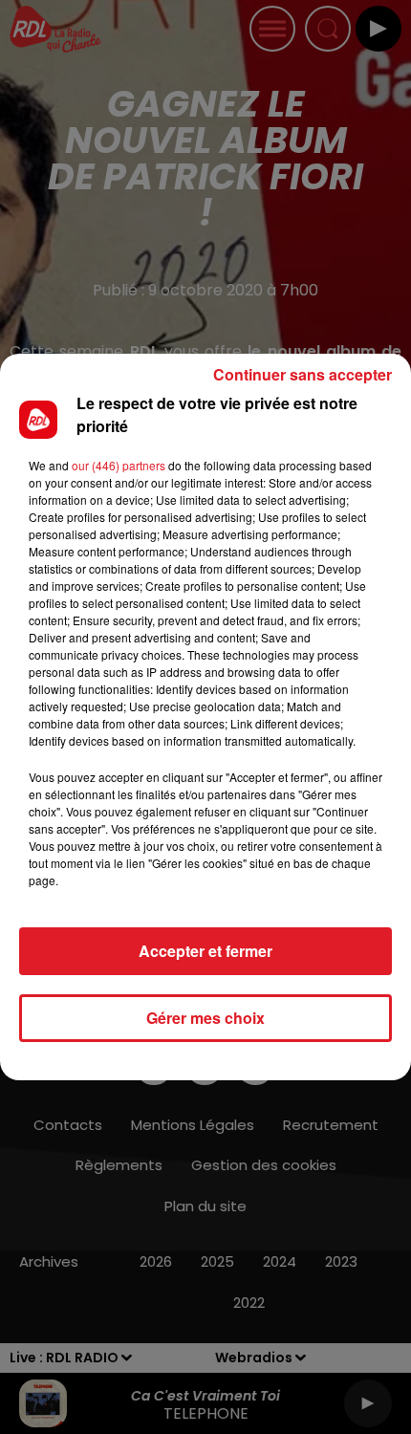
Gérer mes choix (205, 1018)
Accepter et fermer (205, 951)
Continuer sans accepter (302, 374)
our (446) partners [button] (118, 465)
